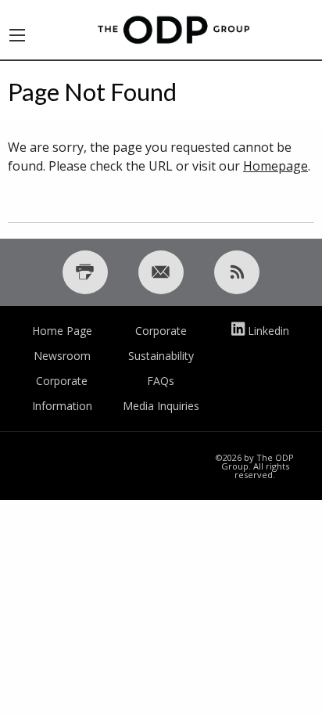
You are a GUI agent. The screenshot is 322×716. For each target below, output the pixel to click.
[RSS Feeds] (236, 272)
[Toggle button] (17, 29)
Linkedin (268, 330)
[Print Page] (85, 272)
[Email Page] (161, 272)
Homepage (275, 166)
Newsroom (62, 355)
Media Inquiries (161, 405)
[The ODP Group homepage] (173, 28)
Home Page (62, 330)
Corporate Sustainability (161, 343)
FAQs (160, 380)
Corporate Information (62, 393)
